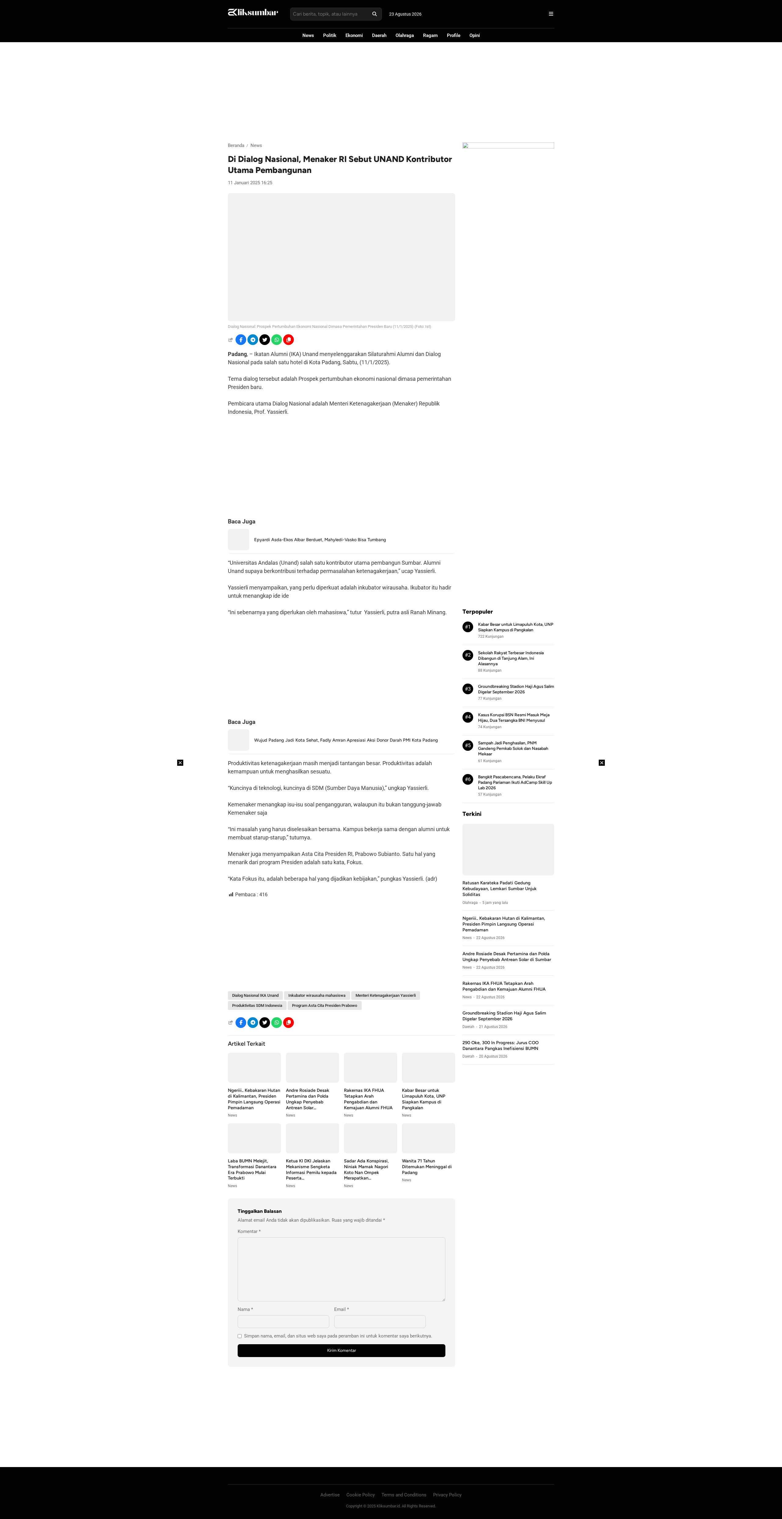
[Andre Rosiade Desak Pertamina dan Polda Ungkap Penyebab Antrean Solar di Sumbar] (312, 1081)
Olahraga (405, 35)
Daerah (379, 35)
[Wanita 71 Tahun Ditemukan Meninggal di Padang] (428, 1151)
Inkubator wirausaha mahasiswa (316, 995)
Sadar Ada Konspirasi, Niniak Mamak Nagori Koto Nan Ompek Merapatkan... (366, 1169)
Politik (329, 35)
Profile (453, 35)
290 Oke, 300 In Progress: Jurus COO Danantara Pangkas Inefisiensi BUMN (500, 1045)
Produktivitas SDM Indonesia (257, 1005)
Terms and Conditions (404, 1495)
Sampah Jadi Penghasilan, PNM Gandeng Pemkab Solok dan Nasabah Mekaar (513, 749)
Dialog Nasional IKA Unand (255, 995)
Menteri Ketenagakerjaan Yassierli (386, 995)
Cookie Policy (360, 1495)
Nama (245, 1309)
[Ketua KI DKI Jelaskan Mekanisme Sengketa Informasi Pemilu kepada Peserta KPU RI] (312, 1151)
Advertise (330, 1495)
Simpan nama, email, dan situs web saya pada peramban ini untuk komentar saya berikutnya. (338, 1336)
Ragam (430, 35)
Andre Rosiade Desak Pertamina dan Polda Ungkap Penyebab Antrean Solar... (307, 1099)
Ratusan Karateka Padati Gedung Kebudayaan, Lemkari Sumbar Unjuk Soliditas (499, 888)
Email (341, 1309)
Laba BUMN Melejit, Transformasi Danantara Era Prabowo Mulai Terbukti (252, 1169)
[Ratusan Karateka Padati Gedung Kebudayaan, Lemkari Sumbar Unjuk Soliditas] (508, 874)
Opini (475, 35)
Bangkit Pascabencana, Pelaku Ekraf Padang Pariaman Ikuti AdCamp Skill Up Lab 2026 (515, 782)
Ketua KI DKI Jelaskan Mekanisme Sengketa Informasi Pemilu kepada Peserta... (311, 1169)
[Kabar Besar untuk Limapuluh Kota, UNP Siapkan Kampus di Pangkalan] (428, 1081)
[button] (288, 339)
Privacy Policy (447, 1495)
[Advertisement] (391, 92)
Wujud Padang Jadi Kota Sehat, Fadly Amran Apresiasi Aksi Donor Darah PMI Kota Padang (346, 740)
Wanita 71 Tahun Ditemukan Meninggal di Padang (427, 1166)
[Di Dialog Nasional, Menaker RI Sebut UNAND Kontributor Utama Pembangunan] (341, 319)
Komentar (249, 1231)
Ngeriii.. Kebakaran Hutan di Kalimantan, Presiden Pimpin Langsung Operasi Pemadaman (254, 1099)
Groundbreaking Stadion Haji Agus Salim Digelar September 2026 (504, 1016)
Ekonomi (354, 35)
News (308, 35)
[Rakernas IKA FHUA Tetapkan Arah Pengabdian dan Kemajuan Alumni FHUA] (370, 1081)
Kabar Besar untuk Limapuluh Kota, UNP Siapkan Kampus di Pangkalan (423, 1099)
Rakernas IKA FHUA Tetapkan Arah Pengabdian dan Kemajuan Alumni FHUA (368, 1099)
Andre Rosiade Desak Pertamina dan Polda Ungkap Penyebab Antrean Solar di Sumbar (506, 956)
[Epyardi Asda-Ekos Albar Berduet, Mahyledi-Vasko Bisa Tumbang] (238, 549)
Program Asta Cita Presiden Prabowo (324, 1005)
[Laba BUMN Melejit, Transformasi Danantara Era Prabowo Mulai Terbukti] (254, 1151)
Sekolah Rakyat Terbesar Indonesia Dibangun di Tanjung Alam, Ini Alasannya (511, 658)
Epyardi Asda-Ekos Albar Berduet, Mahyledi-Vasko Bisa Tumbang (320, 539)
